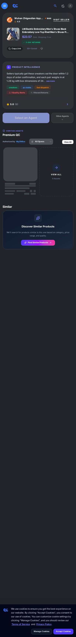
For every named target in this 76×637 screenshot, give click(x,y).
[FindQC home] (15, 6)
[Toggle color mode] (63, 6)
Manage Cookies (41, 631)
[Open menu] (4, 6)
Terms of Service (21, 624)
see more (50, 81)
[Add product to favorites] (41, 48)
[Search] (55, 6)
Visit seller (61, 19)
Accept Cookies (63, 631)
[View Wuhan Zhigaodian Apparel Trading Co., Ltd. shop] (29, 20)
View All (68, 142)
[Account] (70, 6)
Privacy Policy (43, 624)
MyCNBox (20, 141)
